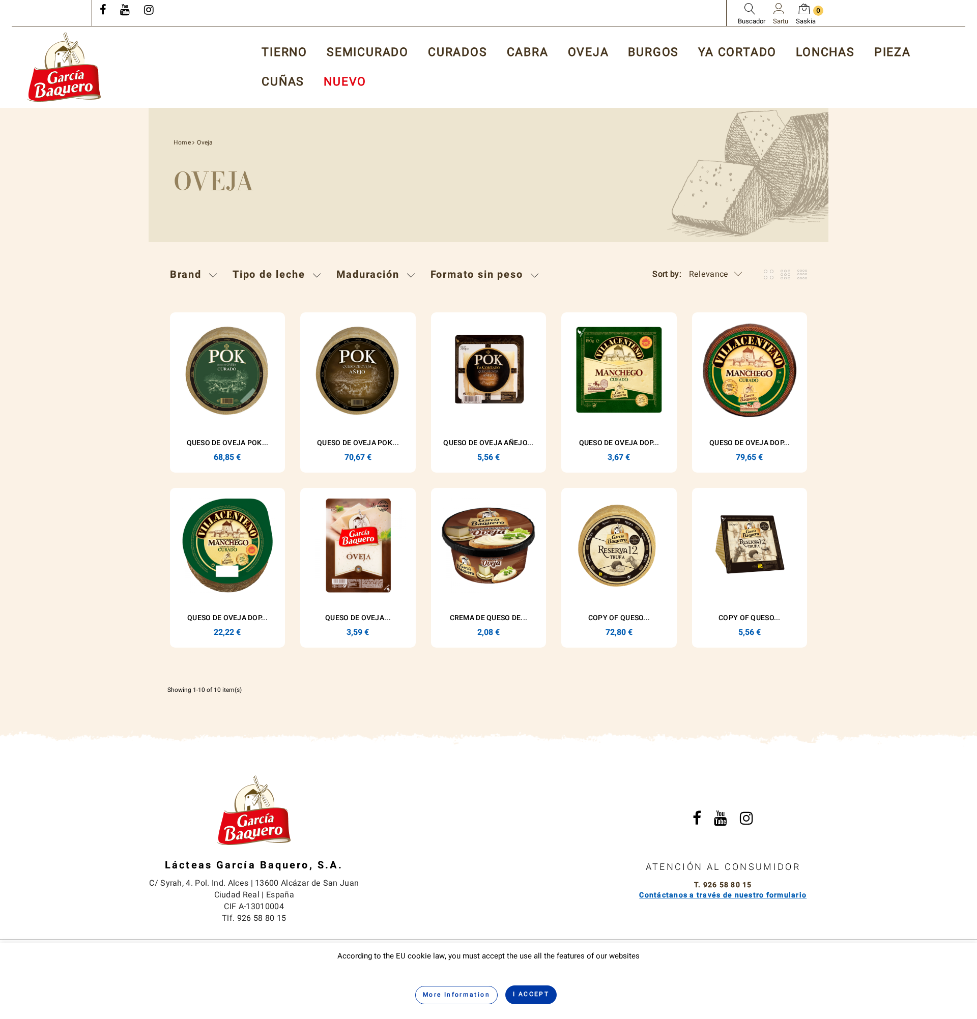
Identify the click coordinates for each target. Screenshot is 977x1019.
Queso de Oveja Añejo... (488, 443)
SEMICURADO (368, 52)
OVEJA (588, 52)
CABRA (528, 52)
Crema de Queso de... (489, 618)
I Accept (531, 994)
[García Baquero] (64, 67)
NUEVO (345, 82)
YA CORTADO (737, 52)
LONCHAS (825, 52)
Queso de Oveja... (358, 618)
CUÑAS (283, 82)
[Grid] (768, 274)
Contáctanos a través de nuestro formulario (723, 895)
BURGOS (653, 52)
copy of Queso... (619, 618)
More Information (456, 994)
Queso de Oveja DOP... (619, 443)
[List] (802, 274)
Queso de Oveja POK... (228, 443)
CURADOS (457, 52)
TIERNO (284, 52)
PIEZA (892, 52)
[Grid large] (785, 274)
